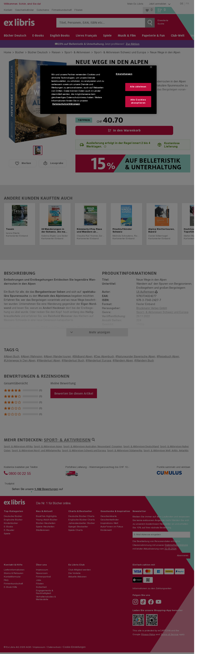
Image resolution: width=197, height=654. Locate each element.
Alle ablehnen (138, 87)
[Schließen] (151, 67)
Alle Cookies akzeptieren (138, 101)
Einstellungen (124, 74)
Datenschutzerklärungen (66, 104)
